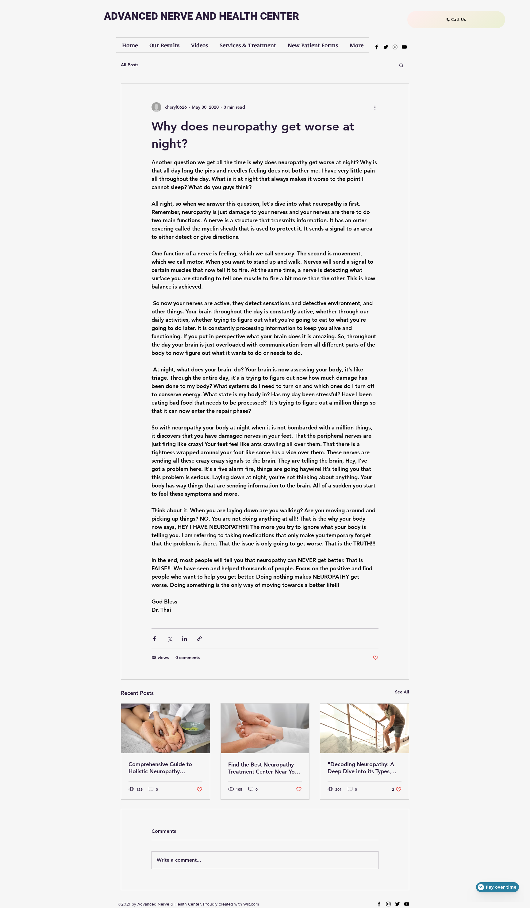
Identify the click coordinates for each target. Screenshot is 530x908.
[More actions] (374, 107)
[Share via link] (199, 639)
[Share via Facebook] (154, 639)
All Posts (129, 65)
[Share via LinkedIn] (184, 639)
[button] (401, 65)
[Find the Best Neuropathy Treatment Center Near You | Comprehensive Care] (265, 728)
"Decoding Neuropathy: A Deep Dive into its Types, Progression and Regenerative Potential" (361, 768)
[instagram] (395, 47)
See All (402, 692)
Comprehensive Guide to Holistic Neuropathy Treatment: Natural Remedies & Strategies (160, 768)
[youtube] (404, 47)
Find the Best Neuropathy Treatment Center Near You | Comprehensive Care (264, 768)
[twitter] (386, 47)
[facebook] (377, 47)
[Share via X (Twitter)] (169, 639)
